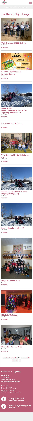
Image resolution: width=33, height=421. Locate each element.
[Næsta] (20, 360)
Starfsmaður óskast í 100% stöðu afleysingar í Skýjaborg (14, 193)
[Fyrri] (4, 358)
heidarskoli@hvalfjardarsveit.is (13, 381)
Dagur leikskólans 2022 (10, 281)
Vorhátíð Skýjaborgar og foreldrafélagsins (10, 73)
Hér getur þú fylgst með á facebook (16, 399)
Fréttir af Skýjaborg (18, 7)
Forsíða (4, 7)
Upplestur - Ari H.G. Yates (11, 347)
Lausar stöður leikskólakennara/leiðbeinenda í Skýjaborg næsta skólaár (14, 110)
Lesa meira (4, 47)
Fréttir (25, 7)
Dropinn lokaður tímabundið (12, 228)
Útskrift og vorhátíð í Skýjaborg (13, 43)
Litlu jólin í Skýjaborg (9, 315)
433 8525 (12, 380)
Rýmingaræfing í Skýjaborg (12, 123)
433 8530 (12, 390)
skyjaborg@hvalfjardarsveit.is (13, 392)
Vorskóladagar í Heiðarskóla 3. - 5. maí (15, 156)
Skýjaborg (10, 7)
